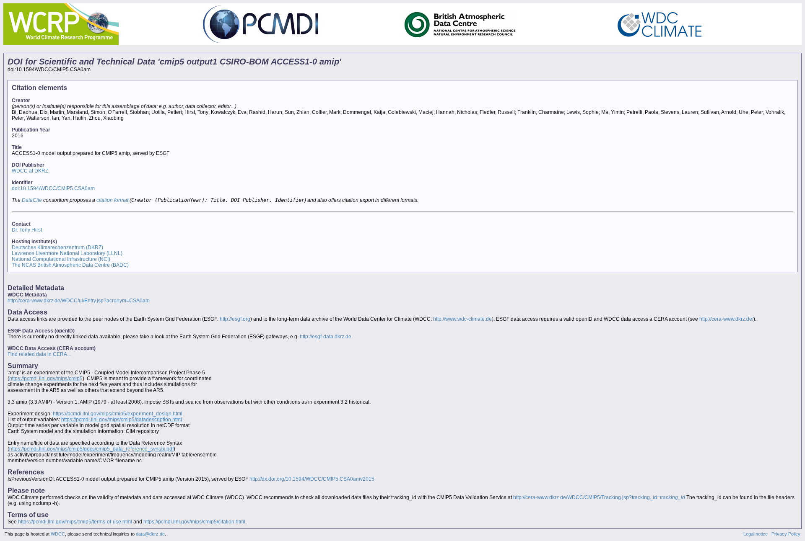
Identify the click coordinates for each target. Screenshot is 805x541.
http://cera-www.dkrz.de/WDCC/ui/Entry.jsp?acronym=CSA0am (79, 301)
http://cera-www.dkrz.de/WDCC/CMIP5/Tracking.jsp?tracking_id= (599, 497)
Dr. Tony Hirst (27, 230)
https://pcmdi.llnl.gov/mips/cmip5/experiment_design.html (117, 414)
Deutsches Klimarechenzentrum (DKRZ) (57, 247)
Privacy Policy (785, 533)
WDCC (58, 533)
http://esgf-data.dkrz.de (325, 337)
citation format (112, 200)
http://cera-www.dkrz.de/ (726, 319)
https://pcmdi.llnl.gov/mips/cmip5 (46, 378)
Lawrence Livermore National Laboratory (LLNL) (67, 253)
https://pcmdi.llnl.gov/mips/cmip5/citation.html (194, 522)
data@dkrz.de (150, 533)
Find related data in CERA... (39, 354)
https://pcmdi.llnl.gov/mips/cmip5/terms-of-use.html (75, 522)
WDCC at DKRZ (30, 171)
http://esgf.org (235, 319)
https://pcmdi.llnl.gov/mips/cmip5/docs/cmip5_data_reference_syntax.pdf (91, 449)
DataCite (32, 200)
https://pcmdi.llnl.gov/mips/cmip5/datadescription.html (121, 419)
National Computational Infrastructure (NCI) (61, 259)
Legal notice (755, 533)
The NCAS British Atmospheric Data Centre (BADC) (70, 265)
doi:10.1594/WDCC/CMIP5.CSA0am (53, 188)
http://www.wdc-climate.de (462, 319)
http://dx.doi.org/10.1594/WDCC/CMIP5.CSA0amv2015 (311, 479)
